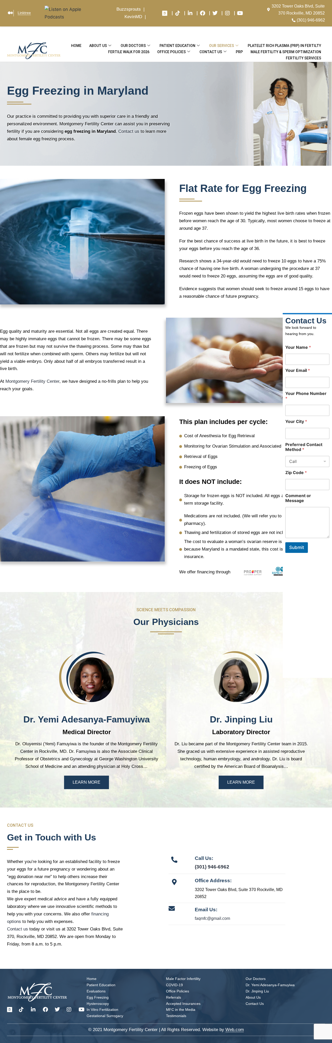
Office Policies (171, 52)
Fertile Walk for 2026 (128, 52)
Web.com (234, 1029)
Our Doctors (133, 46)
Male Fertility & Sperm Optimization (286, 52)
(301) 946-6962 (212, 867)
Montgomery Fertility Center (32, 381)
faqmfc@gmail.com (212, 918)
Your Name (298, 347)
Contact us (128, 131)
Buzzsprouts (128, 9)
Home (76, 46)
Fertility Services (303, 58)
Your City (296, 421)
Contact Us (210, 52)
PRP (239, 52)
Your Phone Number (306, 396)
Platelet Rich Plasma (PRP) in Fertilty (284, 46)
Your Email (297, 370)
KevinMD (133, 16)
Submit (296, 547)
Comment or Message (298, 498)
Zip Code (296, 472)
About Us (98, 46)
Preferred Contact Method (303, 447)
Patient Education (177, 46)
